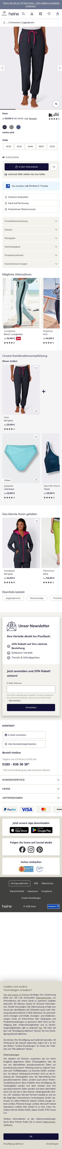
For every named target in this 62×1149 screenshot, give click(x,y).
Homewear (15, 22)
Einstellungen (52, 1144)
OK (31, 1136)
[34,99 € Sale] (21, 303)
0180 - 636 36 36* (15, 764)
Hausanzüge (37, 598)
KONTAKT (8, 725)
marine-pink (8, 132)
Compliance (46, 891)
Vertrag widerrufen (19, 883)
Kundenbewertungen (16, 263)
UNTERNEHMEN (12, 797)
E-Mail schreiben (15, 735)
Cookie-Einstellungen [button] (31, 898)
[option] (4, 127)
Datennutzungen (43, 997)
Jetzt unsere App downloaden (31, 823)
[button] (4, 13)
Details (8, 229)
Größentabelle (12, 157)
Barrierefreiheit (17, 891)
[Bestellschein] (40, 13)
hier (40, 1028)
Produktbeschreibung (16, 221)
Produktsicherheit (14, 255)
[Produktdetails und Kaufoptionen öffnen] (36, 411)
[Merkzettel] (49, 13)
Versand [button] (32, 118)
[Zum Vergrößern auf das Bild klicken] (56, 103)
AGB (36, 883)
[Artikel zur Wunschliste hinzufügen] (53, 166)
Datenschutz (47, 883)
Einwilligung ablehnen (14, 1144)
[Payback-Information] (53, 906)
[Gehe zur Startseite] (14, 13)
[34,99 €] (21, 543)
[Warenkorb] (57, 13)
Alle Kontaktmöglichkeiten (22, 743)
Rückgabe (10, 238)
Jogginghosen (28, 22)
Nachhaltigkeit (12, 246)
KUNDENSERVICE (13, 779)
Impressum (33, 891)
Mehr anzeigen (15, 700)
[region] (31, 1065)
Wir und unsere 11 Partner (16, 994)
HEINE (6, 788)
